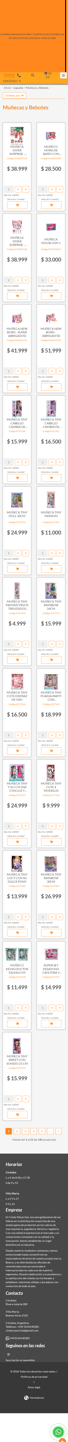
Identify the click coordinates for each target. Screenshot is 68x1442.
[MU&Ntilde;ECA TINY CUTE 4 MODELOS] (51, 771)
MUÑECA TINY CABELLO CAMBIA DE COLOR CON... (17, 423)
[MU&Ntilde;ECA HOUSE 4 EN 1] (51, 225)
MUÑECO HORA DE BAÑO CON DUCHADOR (51, 150)
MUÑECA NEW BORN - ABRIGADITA (51, 332)
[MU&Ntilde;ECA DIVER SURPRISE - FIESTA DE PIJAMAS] (17, 225)
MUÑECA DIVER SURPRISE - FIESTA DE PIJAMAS (17, 241)
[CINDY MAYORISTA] (9, 75)
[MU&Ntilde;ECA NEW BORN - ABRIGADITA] (51, 316)
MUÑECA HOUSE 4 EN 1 (51, 241)
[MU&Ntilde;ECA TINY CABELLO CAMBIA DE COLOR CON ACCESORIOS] (17, 407)
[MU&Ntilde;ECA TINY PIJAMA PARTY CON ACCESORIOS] (51, 680)
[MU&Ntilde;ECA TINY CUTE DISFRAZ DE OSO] (17, 680)
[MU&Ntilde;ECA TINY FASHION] (51, 498)
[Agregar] (17, 205)
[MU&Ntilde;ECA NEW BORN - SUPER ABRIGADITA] (17, 316)
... (50, 1131)
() (49, 75)
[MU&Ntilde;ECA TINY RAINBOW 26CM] (51, 589)
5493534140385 (19, 1338)
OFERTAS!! (10, 81)
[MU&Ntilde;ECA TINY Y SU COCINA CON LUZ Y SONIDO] (17, 771)
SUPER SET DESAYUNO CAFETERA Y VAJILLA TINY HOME (51, 968)
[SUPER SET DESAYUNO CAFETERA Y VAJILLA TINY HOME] (51, 953)
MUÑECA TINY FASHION (51, 514)
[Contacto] (19, 75)
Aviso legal (34, 1387)
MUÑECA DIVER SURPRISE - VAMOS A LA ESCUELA (17, 150)
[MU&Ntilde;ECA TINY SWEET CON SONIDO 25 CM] (17, 1044)
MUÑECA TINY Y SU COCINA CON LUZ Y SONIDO (17, 787)
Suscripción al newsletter (20, 1360)
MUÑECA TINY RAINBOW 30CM (51, 878)
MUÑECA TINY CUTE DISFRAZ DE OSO (17, 696)
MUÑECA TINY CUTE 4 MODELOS (51, 787)
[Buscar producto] (32, 75)
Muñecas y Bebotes (37, 87)
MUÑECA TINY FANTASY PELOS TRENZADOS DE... (17, 605)
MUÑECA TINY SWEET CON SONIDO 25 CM (17, 1059)
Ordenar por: (13, 95)
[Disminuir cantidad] (25, 189)
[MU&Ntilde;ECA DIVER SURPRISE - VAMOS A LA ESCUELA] (17, 134)
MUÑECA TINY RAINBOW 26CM (51, 605)
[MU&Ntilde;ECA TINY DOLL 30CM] (17, 498)
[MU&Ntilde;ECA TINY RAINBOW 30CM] (51, 862)
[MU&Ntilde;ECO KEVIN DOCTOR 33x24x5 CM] (17, 953)
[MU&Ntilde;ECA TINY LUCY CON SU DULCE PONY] (17, 862)
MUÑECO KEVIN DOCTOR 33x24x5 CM (17, 968)
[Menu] (63, 75)
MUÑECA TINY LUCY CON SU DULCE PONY (17, 878)
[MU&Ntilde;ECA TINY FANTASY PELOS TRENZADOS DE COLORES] (17, 589)
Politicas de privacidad (34, 1376)
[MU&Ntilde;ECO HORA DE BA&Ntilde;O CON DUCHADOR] (51, 134)
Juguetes (18, 87)
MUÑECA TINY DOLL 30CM (17, 514)
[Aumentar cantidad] (18, 189)
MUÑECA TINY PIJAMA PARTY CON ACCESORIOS (51, 696)
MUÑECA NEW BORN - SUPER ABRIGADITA (17, 332)
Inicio (7, 87)
